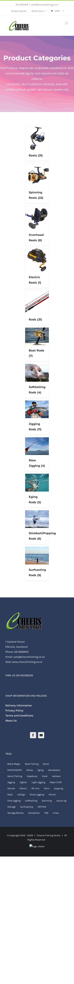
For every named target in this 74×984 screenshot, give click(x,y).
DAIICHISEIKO (14, 770)
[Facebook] (33, 735)
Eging (40, 770)
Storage (11, 806)
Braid (46, 764)
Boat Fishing (31, 764)
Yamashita (34, 813)
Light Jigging (38, 782)
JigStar (23, 782)
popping (58, 788)
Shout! (52, 794)
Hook (44, 776)
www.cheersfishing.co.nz (27, 662)
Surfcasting (26, 806)
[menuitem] (19, 11)
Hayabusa (32, 776)
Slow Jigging (13, 800)
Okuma (11, 788)
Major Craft (56, 782)
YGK (46, 813)
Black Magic (13, 764)
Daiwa (29, 770)
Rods (10, 794)
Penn (46, 788)
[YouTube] (41, 735)
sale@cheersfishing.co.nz (44, 4)
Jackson (56, 776)
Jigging (11, 782)
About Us (11, 720)
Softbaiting (31, 800)
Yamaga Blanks (15, 813)
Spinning (47, 800)
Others (23, 788)
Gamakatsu (54, 770)
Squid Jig (61, 800)
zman (56, 813)
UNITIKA (42, 806)
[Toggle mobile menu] (67, 23)
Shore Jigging (37, 794)
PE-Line (35, 788)
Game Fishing (14, 776)
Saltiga (21, 794)
